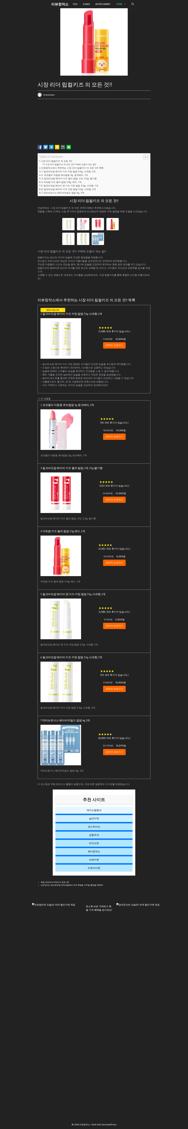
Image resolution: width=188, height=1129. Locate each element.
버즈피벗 (94, 843)
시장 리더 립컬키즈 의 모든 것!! (56, 161)
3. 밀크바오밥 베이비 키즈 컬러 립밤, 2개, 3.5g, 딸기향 (69, 178)
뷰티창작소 (94, 851)
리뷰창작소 (60, 4)
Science (86, 4)
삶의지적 (94, 818)
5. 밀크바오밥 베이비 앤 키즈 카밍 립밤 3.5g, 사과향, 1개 (69, 185)
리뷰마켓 (94, 859)
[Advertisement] (94, 123)
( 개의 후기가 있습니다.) (114, 331)
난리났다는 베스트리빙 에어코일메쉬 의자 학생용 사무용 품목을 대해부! (72, 885)
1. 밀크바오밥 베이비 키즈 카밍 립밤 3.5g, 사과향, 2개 (68, 171)
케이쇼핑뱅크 (94, 810)
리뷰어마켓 (94, 868)
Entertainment (103, 4)
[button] (133, 4)
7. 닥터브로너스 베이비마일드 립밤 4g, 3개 (62, 192)
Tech (75, 4)
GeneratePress (109, 1124)
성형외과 (94, 835)
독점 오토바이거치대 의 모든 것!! (55, 882)
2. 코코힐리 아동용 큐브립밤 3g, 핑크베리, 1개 (64, 175)
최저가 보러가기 (114, 345)
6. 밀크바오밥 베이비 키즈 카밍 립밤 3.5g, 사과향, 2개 (68, 189)
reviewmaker (49, 95)
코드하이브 (94, 826)
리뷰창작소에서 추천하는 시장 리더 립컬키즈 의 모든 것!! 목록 (72, 168)
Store (119, 4)
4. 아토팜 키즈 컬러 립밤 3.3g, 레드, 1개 (61, 182)
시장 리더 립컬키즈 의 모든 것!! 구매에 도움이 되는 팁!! (70, 164)
